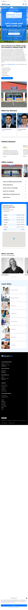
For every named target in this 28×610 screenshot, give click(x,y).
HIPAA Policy (3, 420)
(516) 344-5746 (3, 372)
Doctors (3, 404)
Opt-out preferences (11, 607)
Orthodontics (13, 337)
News (2, 407)
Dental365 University (4, 397)
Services (3, 401)
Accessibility (15, 420)
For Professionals (9, 1)
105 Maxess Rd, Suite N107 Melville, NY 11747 (4, 371)
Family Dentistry (14, 313)
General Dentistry (14, 321)
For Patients (3, 1)
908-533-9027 (6, 211)
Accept (14, 605)
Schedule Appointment (14, 33)
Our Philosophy (3, 395)
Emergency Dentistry (15, 297)
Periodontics (13, 345)
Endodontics (13, 305)
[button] (26, 598)
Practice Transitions (4, 396)
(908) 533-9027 (18, 36)
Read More (4, 156)
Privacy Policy (17, 607)
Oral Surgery (13, 329)
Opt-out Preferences (22, 420)
